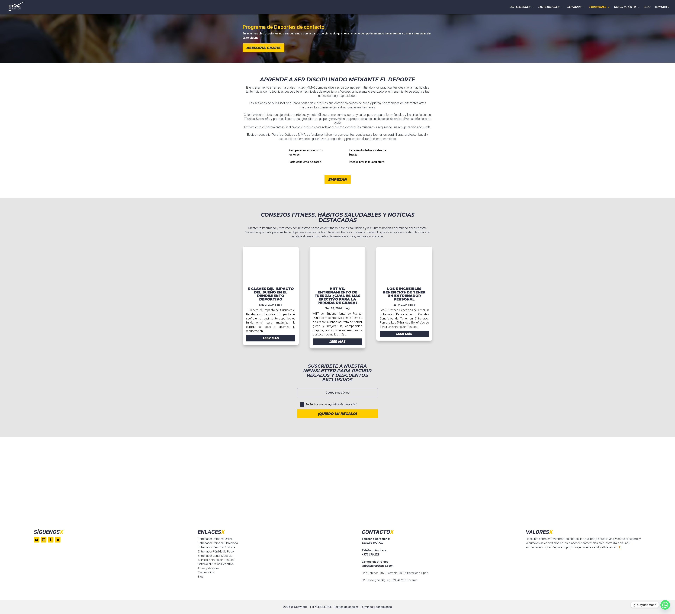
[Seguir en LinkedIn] (57, 539)
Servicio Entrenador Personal (216, 559)
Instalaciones (520, 7)
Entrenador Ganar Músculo (215, 555)
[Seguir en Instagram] (43, 539)
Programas (597, 7)
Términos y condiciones (376, 607)
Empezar (337, 179)
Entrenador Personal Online (215, 539)
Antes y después (208, 568)
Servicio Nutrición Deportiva (216, 564)
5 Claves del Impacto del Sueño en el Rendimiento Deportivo (271, 294)
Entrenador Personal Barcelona (218, 543)
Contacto (662, 7)
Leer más (271, 338)
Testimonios (206, 572)
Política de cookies (346, 607)
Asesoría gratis (263, 48)
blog (279, 304)
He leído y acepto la (331, 404)
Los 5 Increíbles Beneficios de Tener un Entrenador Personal (404, 294)
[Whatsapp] (665, 605)
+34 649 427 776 (372, 543)
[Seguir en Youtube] (36, 539)
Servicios (574, 7)
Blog (647, 7)
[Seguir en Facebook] (50, 539)
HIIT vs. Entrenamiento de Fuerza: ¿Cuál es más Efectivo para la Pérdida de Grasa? (337, 296)
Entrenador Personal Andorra (216, 547)
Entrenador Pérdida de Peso (216, 551)
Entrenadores (549, 7)
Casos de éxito (625, 7)
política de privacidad (343, 404)
